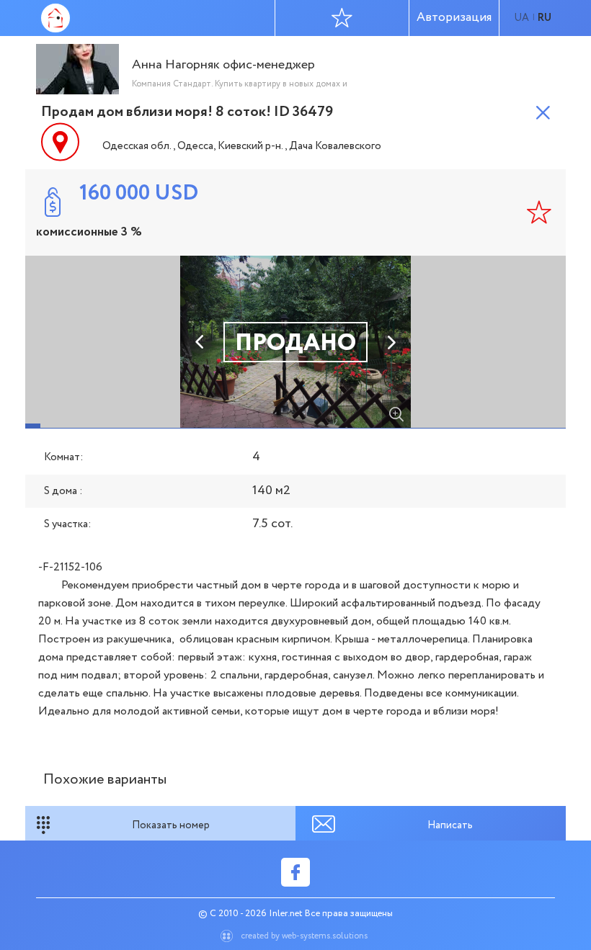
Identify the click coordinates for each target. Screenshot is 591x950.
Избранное (342, 18)
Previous (200, 342)
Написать (450, 825)
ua (521, 18)
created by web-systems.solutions (304, 936)
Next (391, 342)
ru (544, 18)
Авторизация (454, 18)
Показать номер (171, 825)
